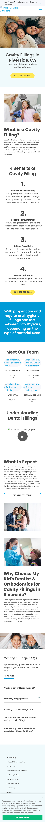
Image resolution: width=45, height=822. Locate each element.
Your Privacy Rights (22, 817)
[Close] (42, 797)
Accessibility (10, 788)
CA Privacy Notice (12, 775)
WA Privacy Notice (12, 783)
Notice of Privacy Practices (15, 762)
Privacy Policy (11, 758)
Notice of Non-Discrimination (16, 771)
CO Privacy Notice (12, 779)
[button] (40, 11)
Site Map (9, 792)
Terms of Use (10, 766)
